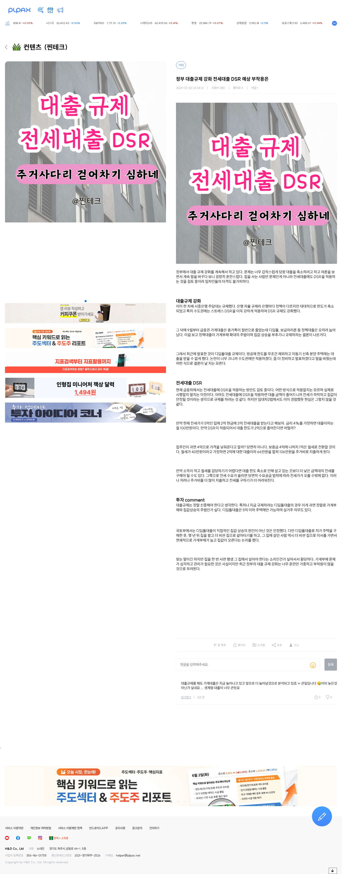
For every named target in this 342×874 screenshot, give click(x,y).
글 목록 (222, 645)
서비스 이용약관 (14, 828)
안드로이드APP (98, 828)
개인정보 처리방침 (40, 828)
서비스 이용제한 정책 (70, 828)
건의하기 (154, 828)
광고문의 (137, 828)
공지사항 (120, 828)
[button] (86, 301)
